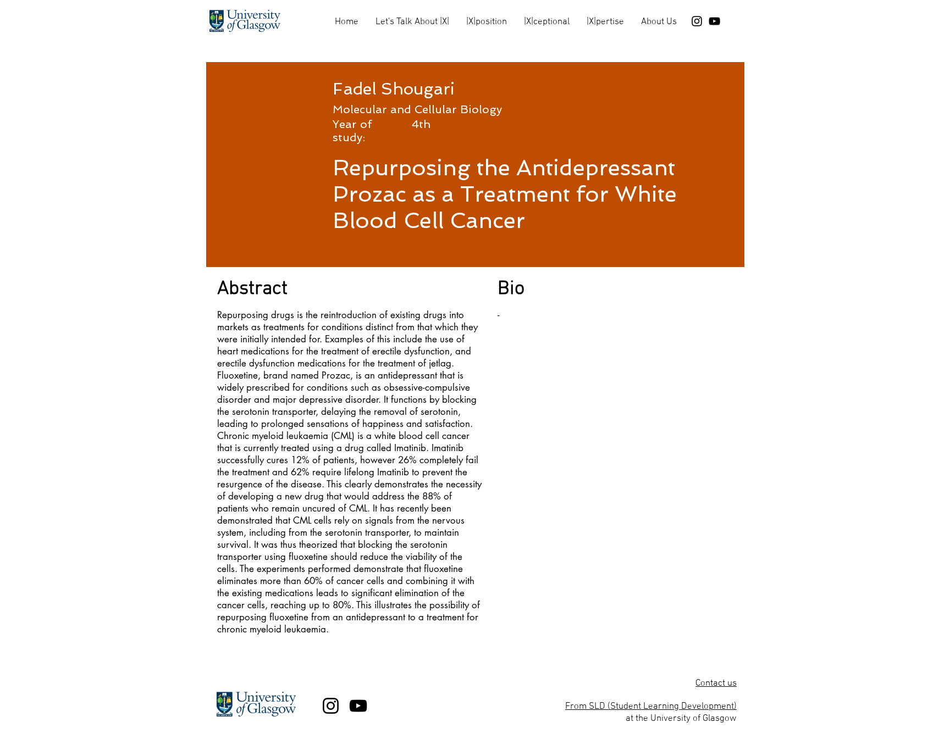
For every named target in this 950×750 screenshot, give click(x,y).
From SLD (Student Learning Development (649, 706)
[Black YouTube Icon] (714, 21)
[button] (412, 17)
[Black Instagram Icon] (697, 21)
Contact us (716, 683)
